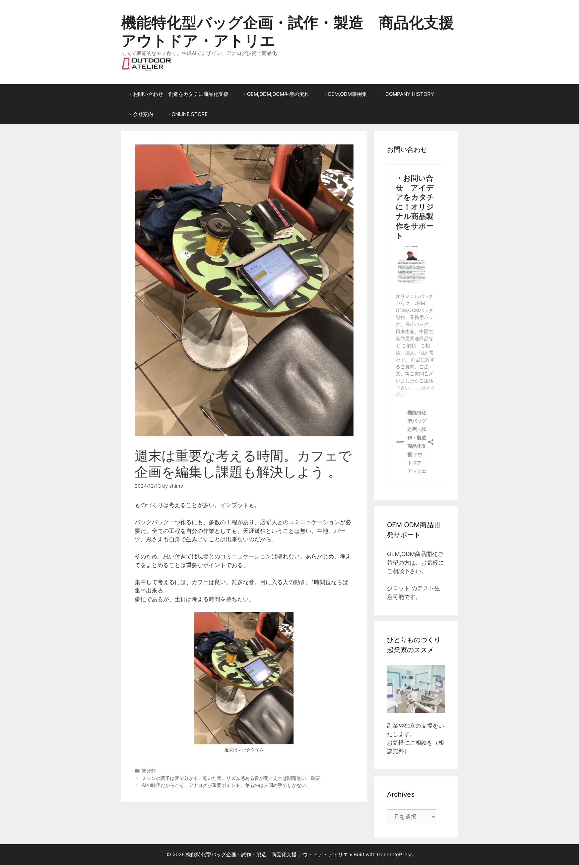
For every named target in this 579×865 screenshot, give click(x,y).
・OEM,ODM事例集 (345, 94)
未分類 (149, 771)
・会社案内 (140, 114)
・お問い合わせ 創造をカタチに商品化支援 (178, 94)
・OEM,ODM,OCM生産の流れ (275, 94)
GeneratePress (395, 854)
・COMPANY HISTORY (407, 94)
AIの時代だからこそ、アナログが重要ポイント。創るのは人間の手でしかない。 (226, 785)
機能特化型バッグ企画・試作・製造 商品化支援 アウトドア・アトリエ (287, 31)
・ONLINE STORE (187, 114)
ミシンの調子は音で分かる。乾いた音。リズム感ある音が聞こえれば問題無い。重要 (231, 778)
